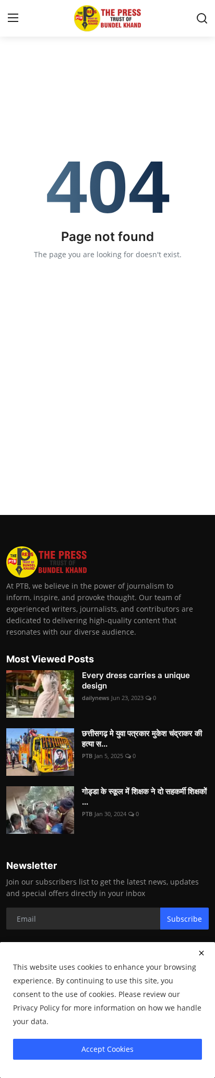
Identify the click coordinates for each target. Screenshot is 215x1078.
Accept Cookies (107, 1049)
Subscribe (184, 919)
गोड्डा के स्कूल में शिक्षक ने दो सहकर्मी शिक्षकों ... (144, 796)
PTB (87, 756)
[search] (202, 18)
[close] (201, 953)
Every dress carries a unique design (136, 680)
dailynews (95, 698)
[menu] (13, 18)
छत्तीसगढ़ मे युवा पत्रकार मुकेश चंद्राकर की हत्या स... (142, 738)
